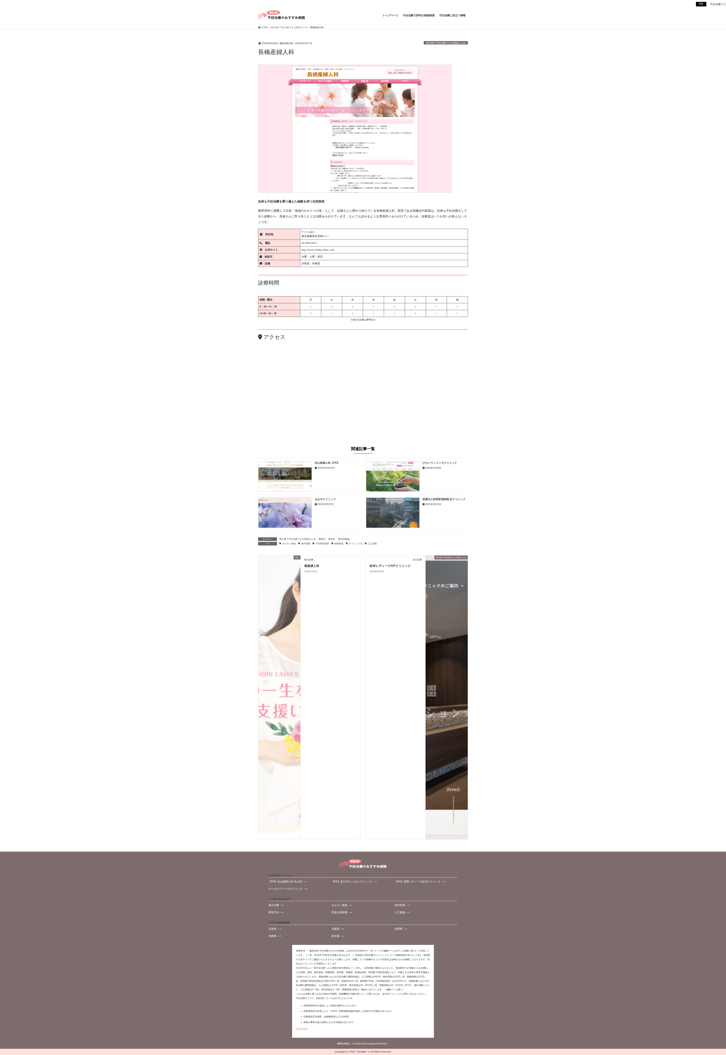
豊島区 (322, 539)
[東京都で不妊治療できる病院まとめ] (447, 697)
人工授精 (372, 543)
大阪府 (335, 928)
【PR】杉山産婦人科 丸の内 (285, 881)
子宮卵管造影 (322, 543)
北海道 (272, 928)
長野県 (399, 928)
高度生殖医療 (339, 912)
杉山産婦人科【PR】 (327, 462)
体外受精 (305, 543)
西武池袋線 (344, 539)
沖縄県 (272, 936)
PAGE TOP (704, 1016)
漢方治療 (273, 905)
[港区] (279, 697)
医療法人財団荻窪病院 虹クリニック (444, 499)
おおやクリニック (325, 499)
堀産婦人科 (311, 565)
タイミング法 (355, 543)
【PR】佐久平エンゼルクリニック (351, 881)
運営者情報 (301, 1029)
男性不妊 (273, 912)
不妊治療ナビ (363, 1051)
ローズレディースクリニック (285, 888)
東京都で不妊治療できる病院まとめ (445, 42)
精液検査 (339, 543)
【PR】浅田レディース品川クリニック (418, 881)
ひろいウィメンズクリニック (440, 462)
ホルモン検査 (289, 543)
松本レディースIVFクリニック (390, 565)
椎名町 (331, 539)
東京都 (335, 936)
